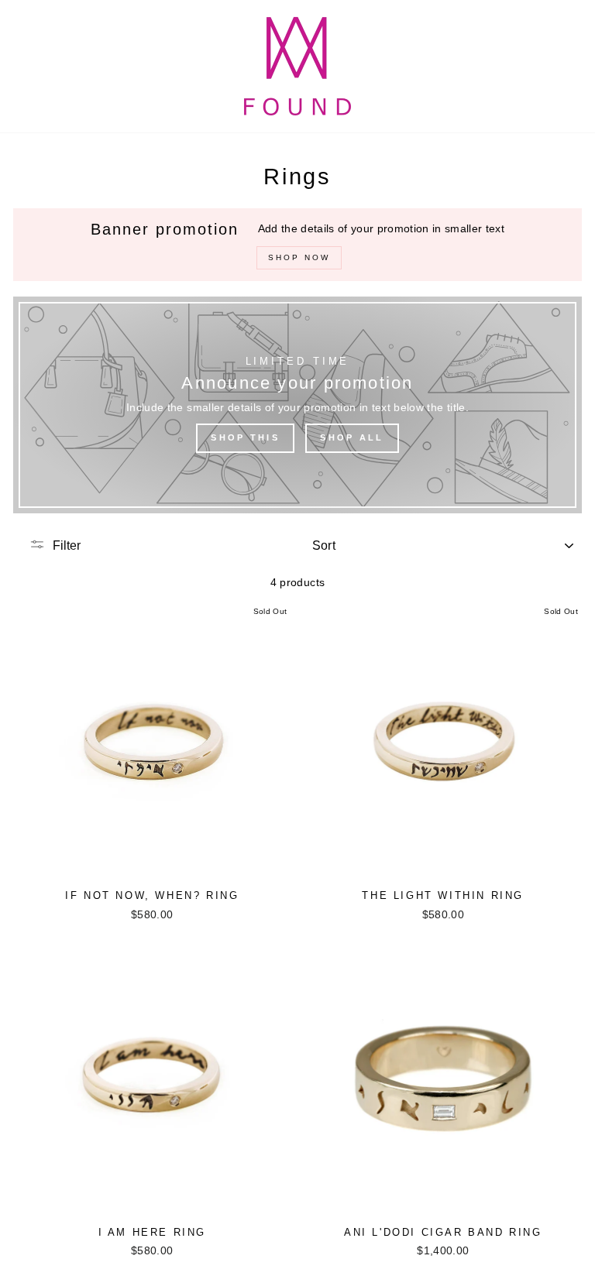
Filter (67, 545)
